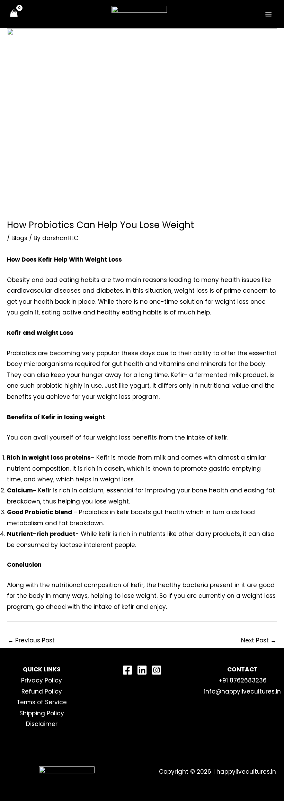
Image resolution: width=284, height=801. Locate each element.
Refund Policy (41, 691)
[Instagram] (156, 670)
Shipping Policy (41, 713)
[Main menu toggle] (268, 14)
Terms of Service (42, 702)
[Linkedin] (142, 670)
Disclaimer (41, 724)
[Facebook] (127, 670)
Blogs (19, 238)
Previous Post (31, 640)
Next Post (258, 640)
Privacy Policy (41, 680)
